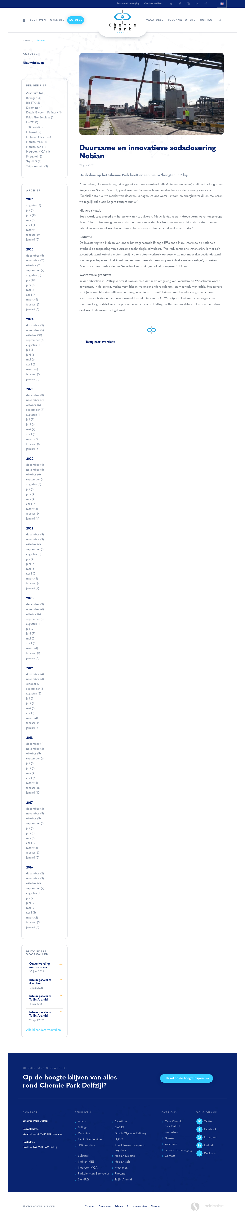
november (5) (35, 330)
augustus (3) (33, 275)
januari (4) (32, 518)
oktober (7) (33, 265)
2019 (29, 668)
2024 (29, 319)
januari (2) (32, 857)
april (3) (31, 364)
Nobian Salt (36, 147)
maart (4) (32, 648)
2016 (29, 867)
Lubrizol (33, 132)
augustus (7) (33, 205)
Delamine (34, 108)
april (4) (31, 225)
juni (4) (30, 494)
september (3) (35, 549)
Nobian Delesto (38, 137)
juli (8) (30, 763)
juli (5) (30, 350)
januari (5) (32, 239)
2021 (29, 528)
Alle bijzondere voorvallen (43, 1030)
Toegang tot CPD (182, 20)
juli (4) (30, 559)
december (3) (35, 395)
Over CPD (57, 20)
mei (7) (30, 290)
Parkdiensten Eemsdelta (93, 1173)
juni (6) (30, 355)
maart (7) (32, 439)
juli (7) (30, 419)
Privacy (119, 1206)
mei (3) (30, 908)
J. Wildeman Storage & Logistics (130, 1148)
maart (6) (32, 299)
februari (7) (33, 304)
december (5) (35, 255)
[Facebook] (180, 4)
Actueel (75, 20)
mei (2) (30, 638)
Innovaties (171, 1132)
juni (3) (30, 833)
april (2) (31, 573)
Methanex (121, 1167)
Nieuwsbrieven (33, 63)
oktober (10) (34, 335)
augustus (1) (33, 345)
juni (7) (30, 633)
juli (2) (30, 629)
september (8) (35, 823)
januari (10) (33, 792)
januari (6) (32, 309)
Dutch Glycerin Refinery (44, 112)
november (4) (35, 609)
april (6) (31, 643)
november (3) (35, 539)
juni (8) (30, 285)
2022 (29, 458)
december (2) (35, 873)
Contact (207, 20)
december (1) (34, 744)
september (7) (35, 270)
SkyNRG (33, 161)
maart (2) (32, 917)
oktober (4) (33, 544)
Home (24, 20)
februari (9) (33, 235)
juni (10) (31, 215)
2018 (29, 738)
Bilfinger (33, 98)
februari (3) (33, 852)
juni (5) (30, 768)
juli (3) (30, 210)
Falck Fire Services (40, 117)
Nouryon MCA (38, 151)
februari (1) (33, 653)
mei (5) (30, 569)
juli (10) (31, 280)
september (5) (35, 340)
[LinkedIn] (197, 4)
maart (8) (32, 509)
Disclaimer (105, 1206)
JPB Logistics (36, 127)
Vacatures (154, 20)
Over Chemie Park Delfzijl (173, 1124)
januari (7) (32, 588)
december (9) (35, 534)
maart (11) (32, 230)
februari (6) (33, 788)
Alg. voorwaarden (137, 1206)
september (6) (35, 758)
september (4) (35, 479)
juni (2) (30, 703)
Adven (82, 1121)
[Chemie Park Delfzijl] (122, 19)
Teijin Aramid (37, 166)
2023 (29, 389)
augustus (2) (33, 693)
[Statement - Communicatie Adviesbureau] (195, 1206)
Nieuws (169, 1138)
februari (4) (33, 513)
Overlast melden (153, 3)
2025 (29, 249)
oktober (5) (33, 405)
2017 (29, 802)
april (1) (31, 912)
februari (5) (33, 374)
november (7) (35, 400)
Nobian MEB (36, 142)
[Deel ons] (205, 4)
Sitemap (155, 1206)
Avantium (34, 93)
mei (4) (30, 499)
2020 (29, 598)
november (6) (35, 470)
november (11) (35, 260)
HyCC (32, 122)
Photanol (34, 156)
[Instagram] (188, 4)
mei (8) (30, 220)
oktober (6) (33, 474)
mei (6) (30, 359)
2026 (29, 199)
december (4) (35, 465)
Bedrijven (38, 20)
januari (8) (32, 379)
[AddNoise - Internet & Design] (214, 1209)
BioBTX (33, 103)
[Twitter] (171, 4)
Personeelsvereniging (128, 3)
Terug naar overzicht (100, 342)
